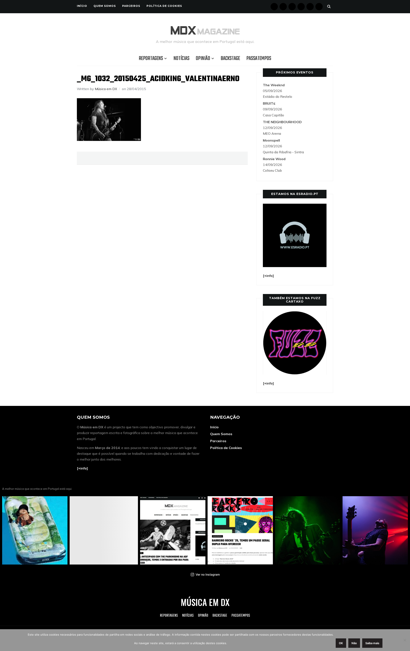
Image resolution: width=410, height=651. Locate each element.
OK (341, 643)
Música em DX (106, 89)
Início (82, 5)
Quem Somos (105, 5)
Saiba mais (372, 643)
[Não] (405, 640)
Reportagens (151, 58)
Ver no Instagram (208, 574)
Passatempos (258, 58)
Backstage (230, 58)
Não (354, 643)
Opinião (203, 58)
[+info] (82, 468)
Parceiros (131, 5)
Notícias (181, 58)
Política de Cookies (164, 5)
